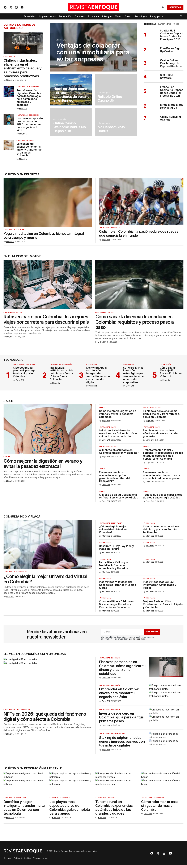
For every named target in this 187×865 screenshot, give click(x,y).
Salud (31, 140)
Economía (61, 40)
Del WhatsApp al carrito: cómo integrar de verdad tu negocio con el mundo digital (98, 375)
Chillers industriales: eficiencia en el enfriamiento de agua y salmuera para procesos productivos (22, 68)
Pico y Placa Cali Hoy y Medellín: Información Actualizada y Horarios (113, 565)
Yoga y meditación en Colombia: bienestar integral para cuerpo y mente (44, 235)
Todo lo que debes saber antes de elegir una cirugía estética (162, 496)
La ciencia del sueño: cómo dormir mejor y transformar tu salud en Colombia (29, 149)
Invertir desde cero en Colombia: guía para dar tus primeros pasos (121, 717)
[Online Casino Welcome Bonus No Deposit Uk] (71, 122)
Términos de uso (40, 858)
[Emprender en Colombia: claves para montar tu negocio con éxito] (166, 693)
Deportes (20, 229)
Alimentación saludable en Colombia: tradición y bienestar (119, 451)
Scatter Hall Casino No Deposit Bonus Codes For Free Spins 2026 (171, 35)
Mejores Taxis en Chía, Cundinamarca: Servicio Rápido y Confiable (163, 604)
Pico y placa (21, 572)
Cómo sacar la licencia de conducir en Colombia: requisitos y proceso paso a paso (134, 322)
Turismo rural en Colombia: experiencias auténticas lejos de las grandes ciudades (114, 808)
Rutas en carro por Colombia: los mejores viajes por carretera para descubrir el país (46, 319)
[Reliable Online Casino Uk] (116, 89)
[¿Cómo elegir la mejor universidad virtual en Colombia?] (48, 545)
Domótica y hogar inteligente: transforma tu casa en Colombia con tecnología (24, 808)
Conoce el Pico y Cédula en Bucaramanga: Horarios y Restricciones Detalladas (116, 604)
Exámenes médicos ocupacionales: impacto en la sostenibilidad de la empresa (161, 475)
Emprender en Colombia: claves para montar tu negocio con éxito (119, 693)
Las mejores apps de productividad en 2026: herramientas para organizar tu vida (30, 124)
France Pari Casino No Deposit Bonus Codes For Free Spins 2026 (171, 91)
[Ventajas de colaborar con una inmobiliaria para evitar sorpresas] (93, 47)
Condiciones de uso (137, 639)
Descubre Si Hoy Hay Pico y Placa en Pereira (116, 547)
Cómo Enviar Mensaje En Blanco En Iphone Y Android (171, 372)
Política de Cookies (22, 858)
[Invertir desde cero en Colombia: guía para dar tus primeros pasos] (166, 717)
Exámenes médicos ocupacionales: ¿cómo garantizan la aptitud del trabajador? (114, 477)
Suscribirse (152, 631)
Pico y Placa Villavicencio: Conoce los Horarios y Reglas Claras (117, 584)
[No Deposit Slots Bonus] (116, 122)
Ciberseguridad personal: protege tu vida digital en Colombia (24, 372)
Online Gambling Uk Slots (170, 118)
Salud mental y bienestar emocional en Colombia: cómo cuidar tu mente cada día (118, 433)
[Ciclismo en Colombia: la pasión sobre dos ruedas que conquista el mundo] (141, 201)
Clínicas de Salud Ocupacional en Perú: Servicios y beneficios (118, 496)
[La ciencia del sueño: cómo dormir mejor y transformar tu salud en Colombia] (9, 145)
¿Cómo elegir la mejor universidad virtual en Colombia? (45, 579)
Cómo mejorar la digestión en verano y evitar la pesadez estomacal (43, 463)
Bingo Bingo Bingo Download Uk (171, 106)
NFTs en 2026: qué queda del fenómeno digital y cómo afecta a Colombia (45, 716)
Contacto (8, 858)
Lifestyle (58, 85)
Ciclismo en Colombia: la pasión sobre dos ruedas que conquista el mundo (138, 233)
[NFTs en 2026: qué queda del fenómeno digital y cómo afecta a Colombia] (48, 682)
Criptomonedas (23, 709)
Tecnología (34, 87)
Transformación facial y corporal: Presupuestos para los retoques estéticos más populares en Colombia (163, 454)
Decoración (21, 798)
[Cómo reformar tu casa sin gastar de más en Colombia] (162, 783)
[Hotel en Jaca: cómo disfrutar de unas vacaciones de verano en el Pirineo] (71, 89)
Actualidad (10, 56)
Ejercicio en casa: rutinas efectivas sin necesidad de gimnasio (160, 433)
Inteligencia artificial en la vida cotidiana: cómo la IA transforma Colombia (61, 373)
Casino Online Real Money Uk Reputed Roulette (171, 63)
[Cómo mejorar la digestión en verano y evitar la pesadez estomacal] (48, 429)
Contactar (175, 7)
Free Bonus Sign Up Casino (170, 50)
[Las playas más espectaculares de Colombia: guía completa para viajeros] (70, 783)
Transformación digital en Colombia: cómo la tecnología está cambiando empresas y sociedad (29, 97)
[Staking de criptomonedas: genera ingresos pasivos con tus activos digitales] (166, 741)
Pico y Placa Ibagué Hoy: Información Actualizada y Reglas (159, 584)
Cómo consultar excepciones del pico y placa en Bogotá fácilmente (161, 529)
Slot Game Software (166, 76)
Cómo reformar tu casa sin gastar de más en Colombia (160, 806)
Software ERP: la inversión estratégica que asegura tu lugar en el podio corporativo (133, 375)
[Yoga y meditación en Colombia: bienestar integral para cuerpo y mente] (48, 202)
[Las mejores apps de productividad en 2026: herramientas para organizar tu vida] (9, 119)
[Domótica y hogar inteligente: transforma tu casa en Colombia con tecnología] (25, 783)
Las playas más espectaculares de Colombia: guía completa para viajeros (69, 808)
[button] (162, 7)
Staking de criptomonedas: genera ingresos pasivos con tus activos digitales (122, 741)
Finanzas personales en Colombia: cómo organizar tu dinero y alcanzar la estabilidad (122, 668)
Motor (19, 312)
